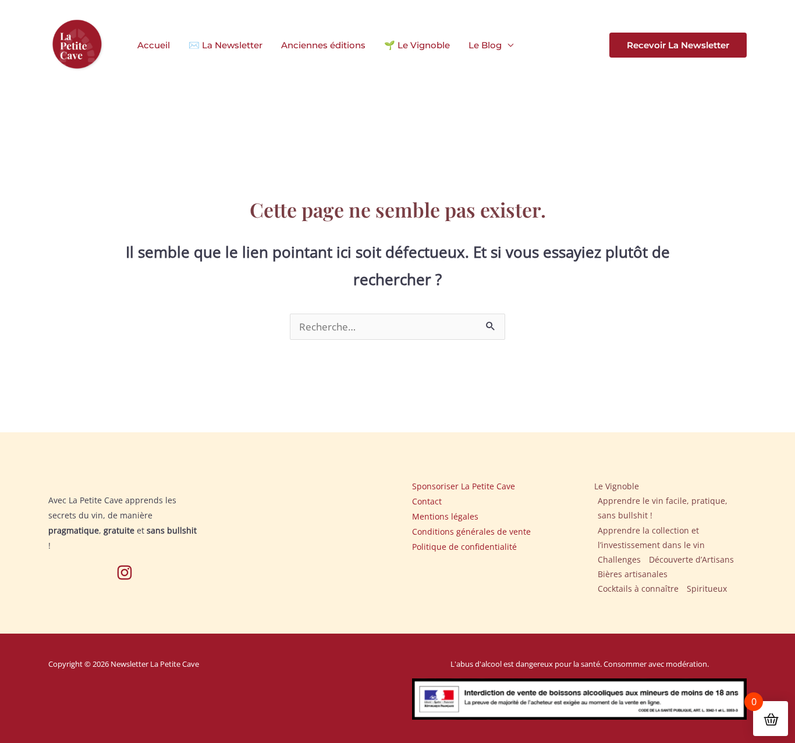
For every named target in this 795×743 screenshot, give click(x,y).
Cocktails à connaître (638, 588)
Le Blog (485, 45)
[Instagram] (124, 572)
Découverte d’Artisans (691, 559)
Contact (427, 501)
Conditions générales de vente (471, 531)
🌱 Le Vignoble (417, 45)
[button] (678, 45)
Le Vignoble (616, 486)
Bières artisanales (633, 574)
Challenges (619, 559)
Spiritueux (707, 588)
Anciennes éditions (323, 45)
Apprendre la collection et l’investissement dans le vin (651, 537)
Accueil (153, 45)
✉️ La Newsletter (225, 45)
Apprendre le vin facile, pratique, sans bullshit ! (662, 508)
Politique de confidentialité (464, 546)
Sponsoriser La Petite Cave (463, 486)
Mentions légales (445, 516)
